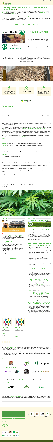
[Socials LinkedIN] (13, 40)
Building (16, 331)
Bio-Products (20, 330)
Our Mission (43, 89)
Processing (8, 330)
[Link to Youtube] (50, 0)
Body (22, 330)
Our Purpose (9, 89)
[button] (28, 414)
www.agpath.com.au (40, 284)
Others (22, 332)
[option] (11, 363)
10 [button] (44, 416)
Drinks (20, 331)
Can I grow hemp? (5, 328)
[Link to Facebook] (47, 0)
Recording (29, 240)
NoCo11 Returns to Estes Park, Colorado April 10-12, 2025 (12, 235)
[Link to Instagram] (49, 0)
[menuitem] (42, 0)
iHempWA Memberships (9, 242)
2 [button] (35, 416)
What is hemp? (17, 328)
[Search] (50, 3)
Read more (41, 49)
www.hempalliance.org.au (45, 312)
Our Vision (26, 89)
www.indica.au (44, 271)
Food (15, 332)
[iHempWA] (7, 3)
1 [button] (34, 416)
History (6, 330)
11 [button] (45, 416)
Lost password (45, 0)
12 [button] (46, 416)
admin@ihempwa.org (29, 16)
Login (42, 0)
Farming (3, 330)
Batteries (16, 330)
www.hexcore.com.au (42, 262)
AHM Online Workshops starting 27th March (10, 233)
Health (18, 332)
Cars (18, 331)
